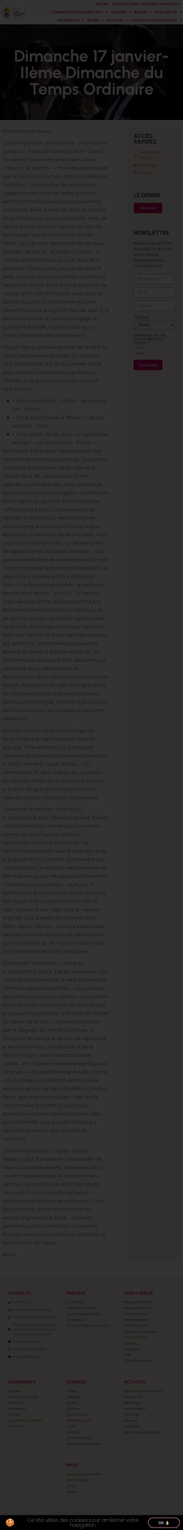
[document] (91, 765)
